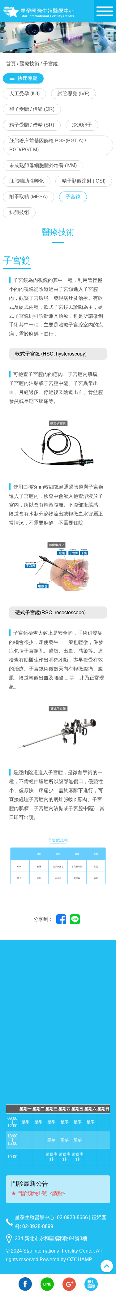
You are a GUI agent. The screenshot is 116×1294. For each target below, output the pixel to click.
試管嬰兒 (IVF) (73, 93)
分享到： (43, 919)
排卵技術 (19, 212)
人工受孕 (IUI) (24, 93)
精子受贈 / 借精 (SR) (31, 124)
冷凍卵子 (82, 124)
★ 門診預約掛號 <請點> (38, 1193)
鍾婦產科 (51, 1157)
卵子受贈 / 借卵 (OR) (31, 109)
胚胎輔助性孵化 (26, 180)
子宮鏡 (73, 196)
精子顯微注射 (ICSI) (83, 180)
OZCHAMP (79, 1259)
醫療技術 (29, 63)
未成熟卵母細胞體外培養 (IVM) (43, 165)
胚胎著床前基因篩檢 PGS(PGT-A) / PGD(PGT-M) (47, 145)
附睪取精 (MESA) (28, 196)
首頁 (11, 63)
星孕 (25, 1122)
